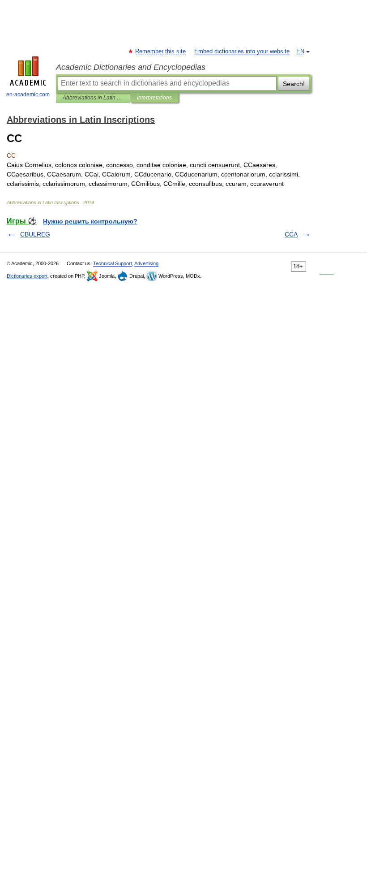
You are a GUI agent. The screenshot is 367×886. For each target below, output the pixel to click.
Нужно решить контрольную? (90, 221)
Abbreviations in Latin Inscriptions (93, 98)
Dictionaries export (27, 276)
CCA (291, 234)
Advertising (146, 263)
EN (300, 51)
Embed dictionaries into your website (242, 51)
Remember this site (161, 51)
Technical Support (112, 263)
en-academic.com (28, 94)
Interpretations (154, 98)
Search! (294, 83)
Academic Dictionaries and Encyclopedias (130, 67)
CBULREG (35, 234)
